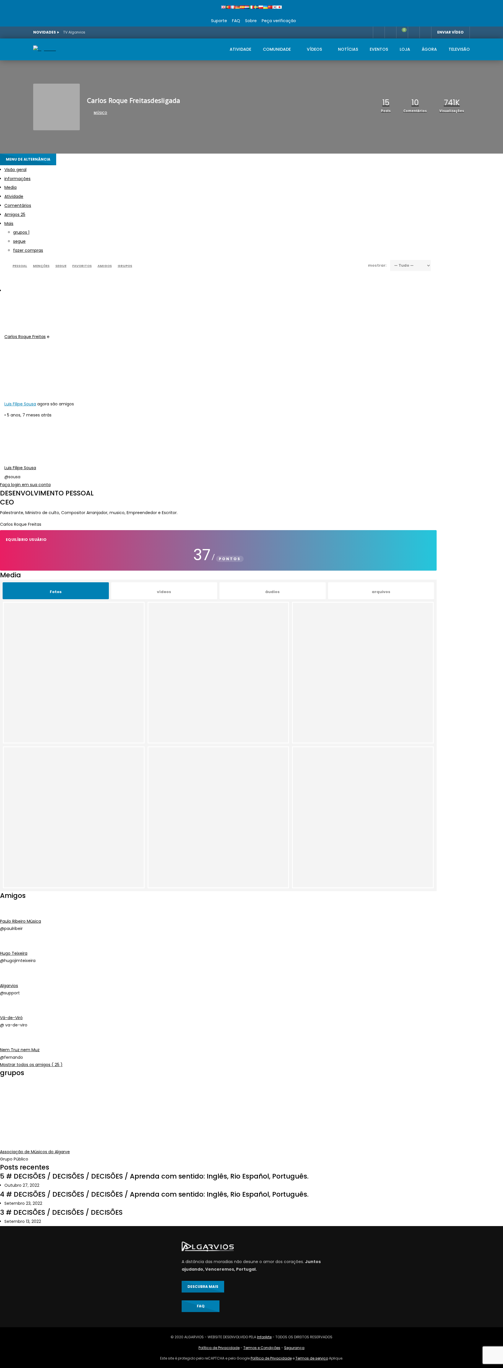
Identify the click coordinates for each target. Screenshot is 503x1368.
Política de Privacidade (219, 1347)
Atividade (13, 196)
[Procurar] (425, 32)
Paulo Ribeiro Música (20, 921)
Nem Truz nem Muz (20, 1050)
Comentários (17, 205)
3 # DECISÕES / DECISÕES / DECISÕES (61, 1212)
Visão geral (15, 170)
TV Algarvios (74, 32)
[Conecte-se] (413, 32)
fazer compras (28, 250)
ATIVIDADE (240, 49)
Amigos (14, 214)
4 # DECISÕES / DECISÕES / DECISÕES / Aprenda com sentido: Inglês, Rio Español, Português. (154, 1194)
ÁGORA (429, 49)
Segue (60, 265)
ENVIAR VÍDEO (450, 32)
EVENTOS (379, 49)
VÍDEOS (314, 49)
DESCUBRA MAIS (202, 1286)
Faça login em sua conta (25, 485)
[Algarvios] (44, 49)
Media (10, 187)
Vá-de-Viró (11, 1018)
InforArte (264, 1336)
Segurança (294, 1347)
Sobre (250, 21)
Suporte (219, 21)
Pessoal (20, 265)
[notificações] (390, 32)
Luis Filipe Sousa (20, 404)
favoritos (82, 265)
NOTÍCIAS (348, 49)
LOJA (405, 49)
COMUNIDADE (277, 49)
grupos (21, 232)
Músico (100, 112)
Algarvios (9, 986)
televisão (459, 49)
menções (41, 265)
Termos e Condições (261, 1347)
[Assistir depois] (379, 32)
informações (17, 179)
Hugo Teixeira (13, 953)
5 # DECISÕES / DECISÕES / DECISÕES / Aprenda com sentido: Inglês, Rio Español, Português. (154, 1176)
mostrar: (377, 265)
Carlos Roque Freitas (25, 337)
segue (19, 241)
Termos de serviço (311, 1358)
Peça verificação (278, 21)
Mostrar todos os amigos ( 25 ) (31, 1065)
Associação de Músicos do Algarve (35, 1152)
